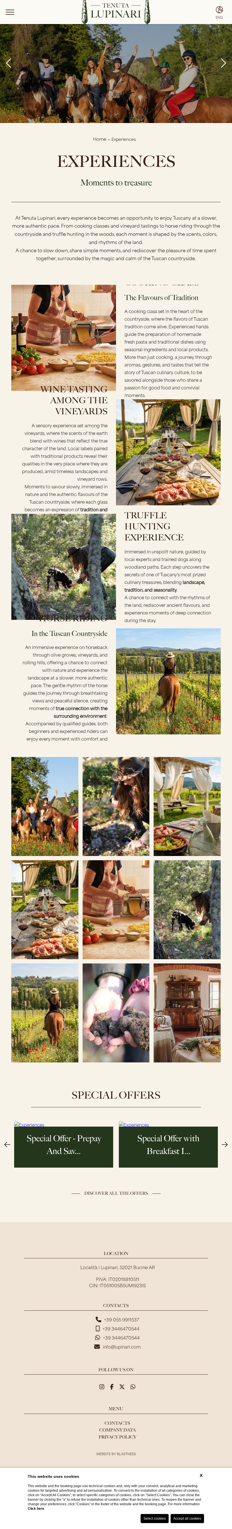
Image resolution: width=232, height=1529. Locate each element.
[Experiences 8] (44, 909)
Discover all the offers (116, 1193)
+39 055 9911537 (121, 1319)
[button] (7, 1143)
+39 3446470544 (121, 1328)
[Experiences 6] (116, 806)
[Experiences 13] (187, 1012)
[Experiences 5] (44, 806)
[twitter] (122, 1386)
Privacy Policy (117, 1437)
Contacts (117, 1423)
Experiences (123, 139)
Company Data (117, 1430)
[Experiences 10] (187, 909)
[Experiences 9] (116, 909)
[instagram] (101, 1386)
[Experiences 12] (116, 1012)
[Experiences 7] (187, 806)
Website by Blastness (116, 1454)
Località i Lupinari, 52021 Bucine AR (117, 1267)
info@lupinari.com (122, 1346)
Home (99, 138)
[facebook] (112, 1386)
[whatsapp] (133, 1386)
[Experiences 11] (44, 1012)
